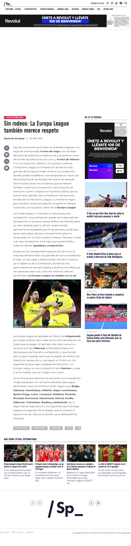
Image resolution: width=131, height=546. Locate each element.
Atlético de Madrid (21, 428)
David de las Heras (14, 138)
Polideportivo (30, 9)
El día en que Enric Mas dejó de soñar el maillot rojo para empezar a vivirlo (105, 215)
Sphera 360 (108, 9)
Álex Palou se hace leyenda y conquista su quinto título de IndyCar (105, 296)
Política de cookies (17, 532)
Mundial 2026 (63, 9)
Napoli (69, 428)
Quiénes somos (88, 9)
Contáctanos (30, 532)
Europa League (56, 428)
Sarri (79, 428)
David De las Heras (39, 428)
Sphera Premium (47, 9)
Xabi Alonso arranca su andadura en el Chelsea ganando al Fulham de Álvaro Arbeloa (81, 467)
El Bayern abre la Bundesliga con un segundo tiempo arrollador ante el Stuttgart (49, 467)
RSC (98, 9)
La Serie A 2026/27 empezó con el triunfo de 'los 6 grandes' (111, 465)
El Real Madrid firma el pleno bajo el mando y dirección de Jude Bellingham (104, 256)
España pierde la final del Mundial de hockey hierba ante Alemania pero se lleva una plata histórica (104, 338)
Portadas (9, 9)
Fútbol (18, 9)
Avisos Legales (4, 532)
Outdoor (75, 9)
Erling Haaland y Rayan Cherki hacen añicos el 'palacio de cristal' (18, 465)
